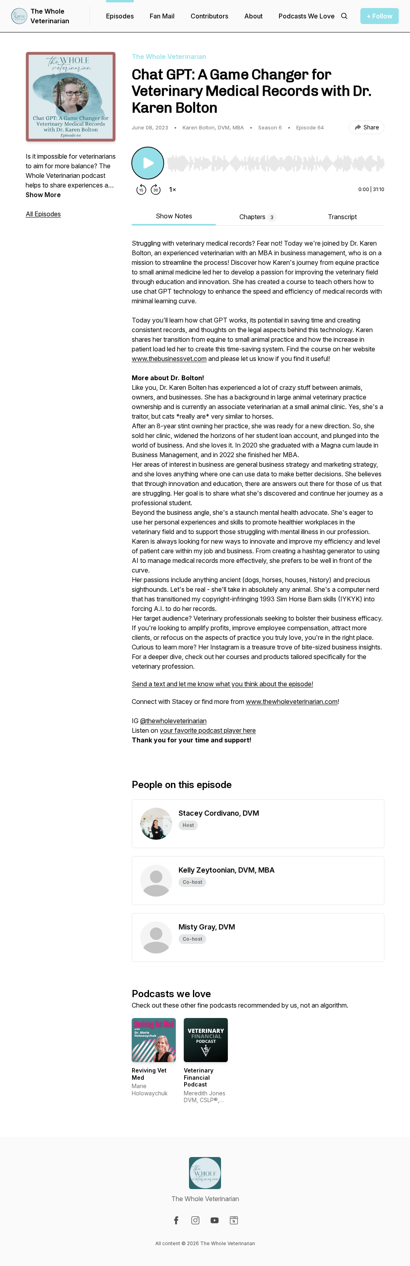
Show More (43, 195)
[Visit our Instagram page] (195, 1220)
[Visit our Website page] (234, 1220)
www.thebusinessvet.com (169, 359)
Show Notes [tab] (174, 216)
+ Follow (379, 16)
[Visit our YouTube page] (215, 1220)
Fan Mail (162, 16)
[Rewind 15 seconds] (141, 189)
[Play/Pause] (148, 163)
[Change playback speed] (173, 189)
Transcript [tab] (342, 217)
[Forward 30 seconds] (155, 189)
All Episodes (43, 214)
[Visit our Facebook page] (176, 1220)
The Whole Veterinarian (49, 16)
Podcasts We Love (307, 16)
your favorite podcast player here (208, 730)
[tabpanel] (258, 495)
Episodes (120, 16)
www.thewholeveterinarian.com (292, 702)
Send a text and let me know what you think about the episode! (222, 684)
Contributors (209, 16)
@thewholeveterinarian (173, 721)
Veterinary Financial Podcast (198, 1077)
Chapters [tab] (256, 217)
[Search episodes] (344, 16)
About (253, 16)
